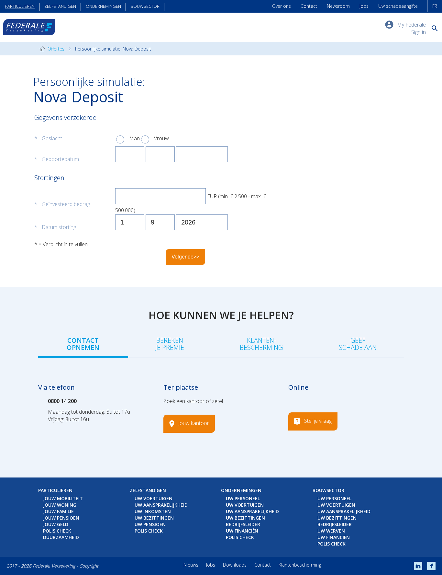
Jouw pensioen (61, 518)
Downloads (235, 565)
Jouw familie (58, 511)
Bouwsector (145, 6)
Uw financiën (242, 531)
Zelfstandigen (60, 6)
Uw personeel (243, 498)
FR (434, 6)
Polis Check (57, 531)
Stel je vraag (318, 420)
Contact (309, 6)
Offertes (55, 49)
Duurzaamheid (61, 537)
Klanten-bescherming (261, 344)
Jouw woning (59, 505)
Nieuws (190, 565)
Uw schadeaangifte (398, 6)
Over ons (281, 6)
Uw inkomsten (153, 511)
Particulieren (20, 6)
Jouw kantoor (193, 423)
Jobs (364, 6)
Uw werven (331, 531)
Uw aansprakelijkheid (161, 505)
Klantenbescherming (300, 565)
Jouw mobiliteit (63, 498)
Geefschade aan (358, 344)
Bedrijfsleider (243, 524)
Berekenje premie (169, 344)
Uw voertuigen (153, 498)
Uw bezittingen (154, 518)
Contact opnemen (83, 344)
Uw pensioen (150, 524)
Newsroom (338, 6)
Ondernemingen (103, 6)
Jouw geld (55, 524)
